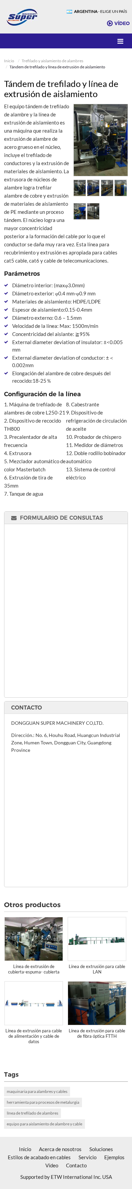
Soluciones (101, 1149)
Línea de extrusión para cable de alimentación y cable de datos (33, 1036)
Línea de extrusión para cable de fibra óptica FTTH (97, 1033)
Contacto (26, 707)
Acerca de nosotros (60, 1149)
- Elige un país (100, 11)
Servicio (87, 1157)
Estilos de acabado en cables (39, 1157)
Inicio (9, 60)
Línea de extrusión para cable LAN (97, 969)
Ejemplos (114, 1157)
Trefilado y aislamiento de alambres (52, 60)
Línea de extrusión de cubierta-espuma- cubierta (34, 969)
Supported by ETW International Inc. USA (66, 1177)
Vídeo (51, 1165)
